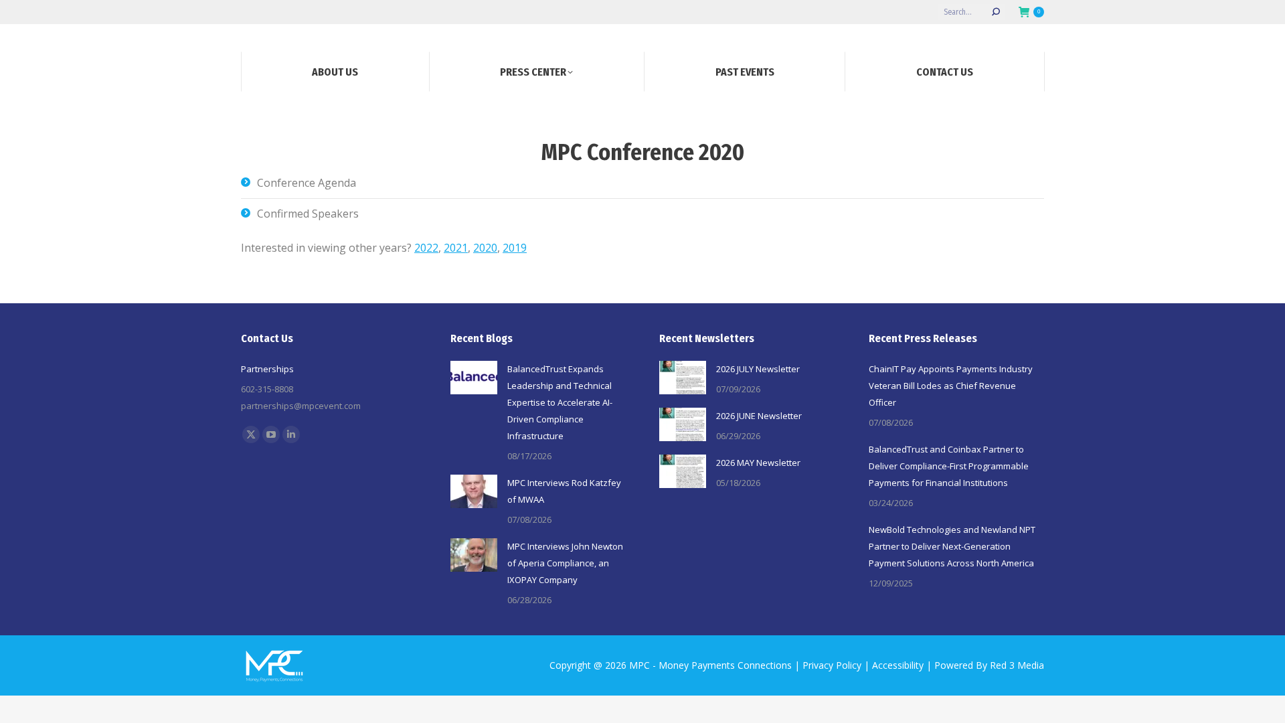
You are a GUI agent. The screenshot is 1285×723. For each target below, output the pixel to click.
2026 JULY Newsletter (758, 369)
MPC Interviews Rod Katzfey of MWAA (564, 491)
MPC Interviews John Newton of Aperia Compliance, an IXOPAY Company (565, 563)
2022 (426, 247)
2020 (485, 247)
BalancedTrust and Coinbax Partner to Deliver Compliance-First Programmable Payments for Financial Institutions (949, 466)
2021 (456, 247)
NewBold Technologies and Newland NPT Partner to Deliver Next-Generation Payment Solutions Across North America (952, 546)
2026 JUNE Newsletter (759, 416)
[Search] (996, 12)
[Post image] (473, 377)
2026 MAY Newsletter (758, 463)
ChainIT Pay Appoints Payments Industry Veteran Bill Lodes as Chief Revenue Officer (951, 385)
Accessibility (898, 665)
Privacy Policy (831, 665)
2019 (515, 247)
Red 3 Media (1017, 665)
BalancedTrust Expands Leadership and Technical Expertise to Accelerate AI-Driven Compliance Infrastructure (559, 402)
